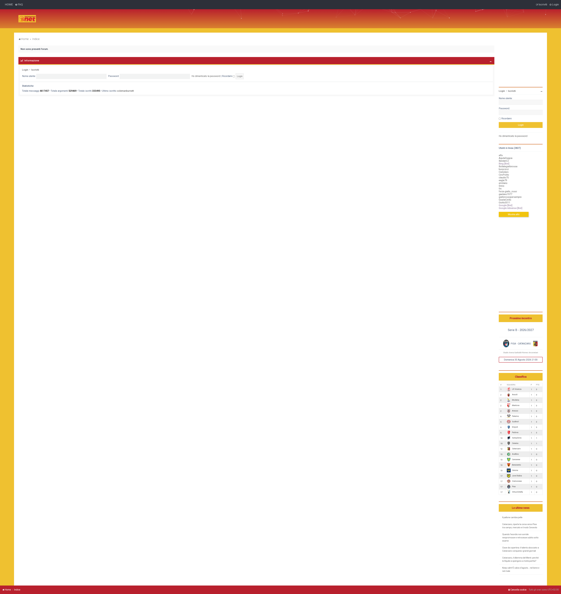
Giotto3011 (504, 202)
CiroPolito (504, 174)
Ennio (501, 186)
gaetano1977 (505, 194)
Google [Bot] (505, 205)
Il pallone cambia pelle (512, 517)
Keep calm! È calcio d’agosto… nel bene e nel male (520, 569)
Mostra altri (514, 214)
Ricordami (227, 76)
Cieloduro (504, 172)
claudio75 (504, 177)
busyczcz (504, 169)
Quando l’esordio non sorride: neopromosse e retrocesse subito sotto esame (520, 537)
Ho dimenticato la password (206, 76)
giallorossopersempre (510, 197)
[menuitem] (19, 4)
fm (500, 188)
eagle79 (503, 180)
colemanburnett (125, 90)
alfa (501, 155)
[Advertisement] (91, 15)
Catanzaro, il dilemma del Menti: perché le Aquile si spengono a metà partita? (520, 559)
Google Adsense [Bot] (510, 208)
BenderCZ (504, 161)
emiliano (503, 183)
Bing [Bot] (504, 163)
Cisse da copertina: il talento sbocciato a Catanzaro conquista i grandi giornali (520, 549)
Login (25, 69)
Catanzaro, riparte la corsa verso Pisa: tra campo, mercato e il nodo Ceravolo (519, 526)
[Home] (27, 18)
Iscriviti (35, 69)
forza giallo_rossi (508, 191)
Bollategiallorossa (508, 166)
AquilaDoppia (505, 158)
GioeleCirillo (505, 199)
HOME (9, 4)
